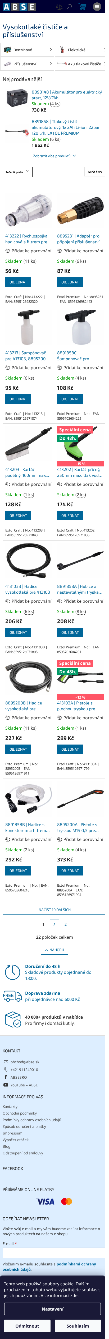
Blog (6, 1146)
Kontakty (10, 1106)
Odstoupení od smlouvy (23, 1152)
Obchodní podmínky (20, 1113)
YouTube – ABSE (24, 1084)
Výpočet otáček (16, 1139)
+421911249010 (24, 1069)
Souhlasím (78, 1326)
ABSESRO (19, 1077)
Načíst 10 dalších (55, 909)
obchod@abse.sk (25, 1061)
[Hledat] (69, 6)
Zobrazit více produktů (52, 156)
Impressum (12, 1133)
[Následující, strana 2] (54, 924)
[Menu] (97, 6)
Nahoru (56, 949)
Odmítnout (27, 1326)
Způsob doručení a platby (24, 1126)
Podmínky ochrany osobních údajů (32, 1119)
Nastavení (52, 1309)
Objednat (18, 282)
